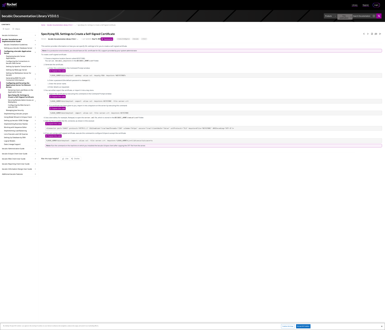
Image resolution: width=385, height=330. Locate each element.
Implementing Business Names (16, 124)
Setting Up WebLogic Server (16, 70)
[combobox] (354, 16)
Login (376, 5)
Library (354, 5)
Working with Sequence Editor (15, 127)
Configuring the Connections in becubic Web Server (17, 62)
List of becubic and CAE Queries (16, 134)
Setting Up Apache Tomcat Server (18, 66)
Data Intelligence (124, 39)
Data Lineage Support (12, 144)
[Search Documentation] (378, 16)
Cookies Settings (287, 326)
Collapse (17, 29)
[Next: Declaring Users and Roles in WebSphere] (368, 34)
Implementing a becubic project (16, 114)
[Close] (382, 326)
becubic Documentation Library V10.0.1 (60, 25)
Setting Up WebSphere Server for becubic (18, 74)
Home (43, 25)
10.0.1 (145, 39)
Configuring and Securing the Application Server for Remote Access (18, 85)
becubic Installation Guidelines (16, 45)
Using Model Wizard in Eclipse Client (18, 117)
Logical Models (9, 141)
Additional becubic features (12, 174)
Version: (43, 39)
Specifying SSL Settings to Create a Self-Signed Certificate (21, 96)
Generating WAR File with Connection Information (15, 79)
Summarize (108, 39)
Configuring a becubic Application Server (17, 52)
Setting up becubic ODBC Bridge (16, 120)
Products (328, 16)
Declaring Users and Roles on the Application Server (20, 91)
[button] (351, 17)
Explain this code (58, 71)
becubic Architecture (10, 35)
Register (366, 5)
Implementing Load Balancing (15, 131)
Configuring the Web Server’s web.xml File (19, 106)
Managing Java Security (15, 110)
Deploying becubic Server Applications (15, 57)
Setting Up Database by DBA (15, 137)
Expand (7, 29)
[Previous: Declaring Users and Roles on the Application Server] (364, 34)
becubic (136, 39)
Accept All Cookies (303, 326)
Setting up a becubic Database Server (18, 48)
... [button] (75, 25)
